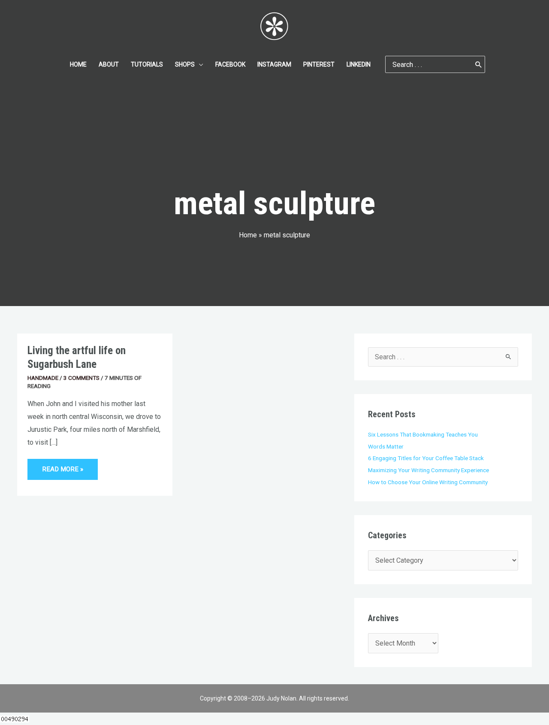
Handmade (42, 377)
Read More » (62, 466)
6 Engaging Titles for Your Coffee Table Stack (426, 458)
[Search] (479, 64)
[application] (199, 64)
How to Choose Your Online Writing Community (428, 482)
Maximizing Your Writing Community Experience (428, 470)
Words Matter (386, 446)
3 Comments (81, 377)
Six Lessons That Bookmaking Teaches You (423, 434)
